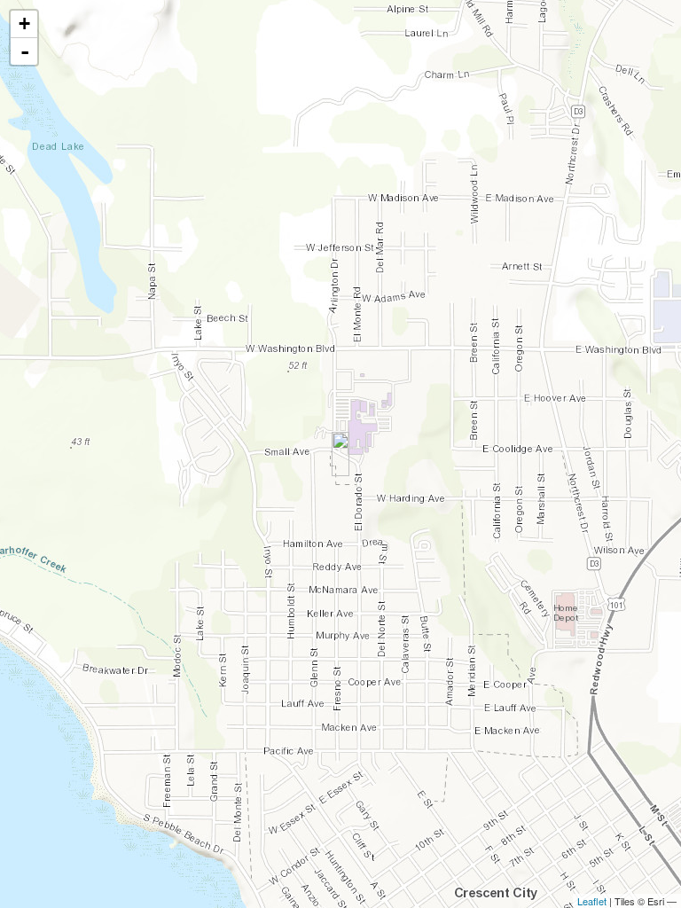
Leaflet (592, 901)
